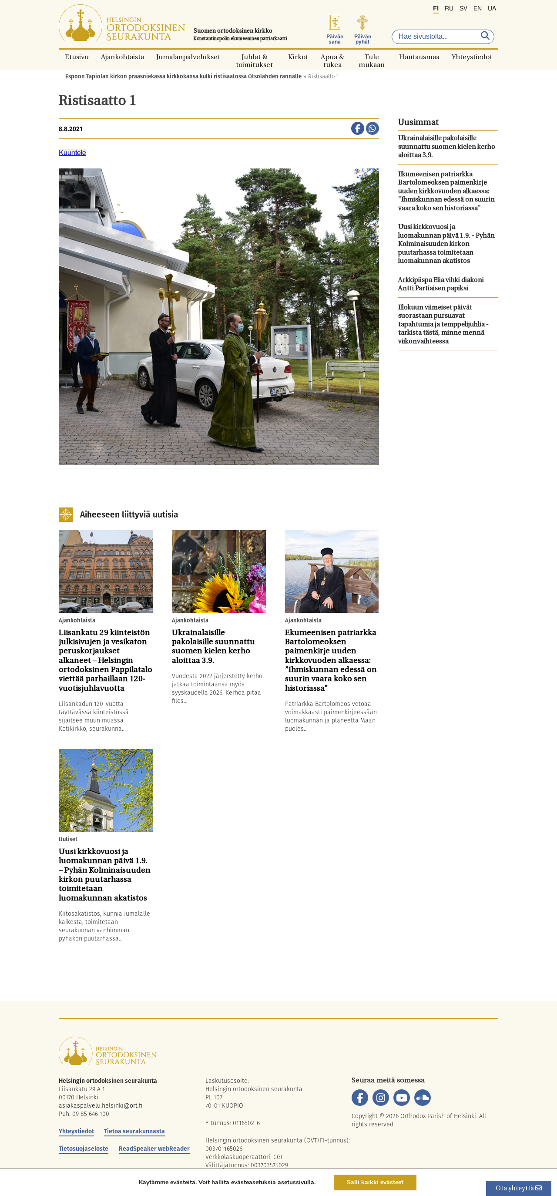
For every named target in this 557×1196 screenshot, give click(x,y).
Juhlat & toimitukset (254, 57)
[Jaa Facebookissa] (357, 129)
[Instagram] (380, 1097)
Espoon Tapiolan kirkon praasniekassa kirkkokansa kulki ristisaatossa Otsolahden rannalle (183, 76)
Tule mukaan (372, 57)
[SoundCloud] (422, 1097)
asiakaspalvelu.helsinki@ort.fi (100, 1105)
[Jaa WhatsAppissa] (372, 129)
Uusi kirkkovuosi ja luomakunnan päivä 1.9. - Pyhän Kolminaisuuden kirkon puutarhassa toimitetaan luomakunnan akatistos (446, 244)
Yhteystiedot (472, 57)
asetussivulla (296, 1182)
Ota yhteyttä (515, 1189)
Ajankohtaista (122, 57)
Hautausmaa (419, 57)
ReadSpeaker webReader (154, 1148)
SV (463, 9)
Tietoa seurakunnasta (134, 1131)
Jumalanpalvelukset (188, 57)
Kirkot (298, 57)
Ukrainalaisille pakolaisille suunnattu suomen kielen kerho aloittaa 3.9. (446, 147)
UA (492, 9)
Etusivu (77, 57)
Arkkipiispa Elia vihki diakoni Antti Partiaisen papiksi (441, 284)
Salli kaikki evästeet (375, 1182)
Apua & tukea (332, 57)
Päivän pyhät (362, 39)
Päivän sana (334, 39)
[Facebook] (360, 1097)
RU (449, 9)
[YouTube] (401, 1097)
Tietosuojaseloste (83, 1148)
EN (477, 9)
